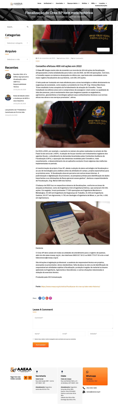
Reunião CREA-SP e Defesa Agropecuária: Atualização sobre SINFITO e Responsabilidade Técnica (21, 80)
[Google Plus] (46, 298)
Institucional (47, 3)
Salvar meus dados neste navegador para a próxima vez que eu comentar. (55, 339)
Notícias (84, 3)
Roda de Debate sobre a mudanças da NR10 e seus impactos (21, 98)
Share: (35, 298)
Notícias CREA (50, 17)
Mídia (93, 3)
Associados (59, 3)
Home (39, 3)
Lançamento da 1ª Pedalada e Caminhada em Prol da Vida (15, 111)
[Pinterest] (50, 298)
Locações (102, 3)
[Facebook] (39, 298)
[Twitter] (43, 298)
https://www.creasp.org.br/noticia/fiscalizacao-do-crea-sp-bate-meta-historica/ (70, 286)
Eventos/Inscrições (101, 5)
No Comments (78, 58)
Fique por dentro (72, 3)
